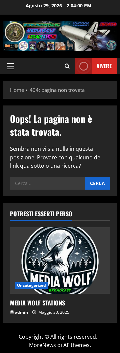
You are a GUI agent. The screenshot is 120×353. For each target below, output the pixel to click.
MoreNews (42, 345)
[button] (10, 66)
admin (21, 312)
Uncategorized (31, 285)
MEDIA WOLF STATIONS (37, 302)
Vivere (104, 66)
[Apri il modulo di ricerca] (67, 66)
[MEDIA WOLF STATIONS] (60, 260)
